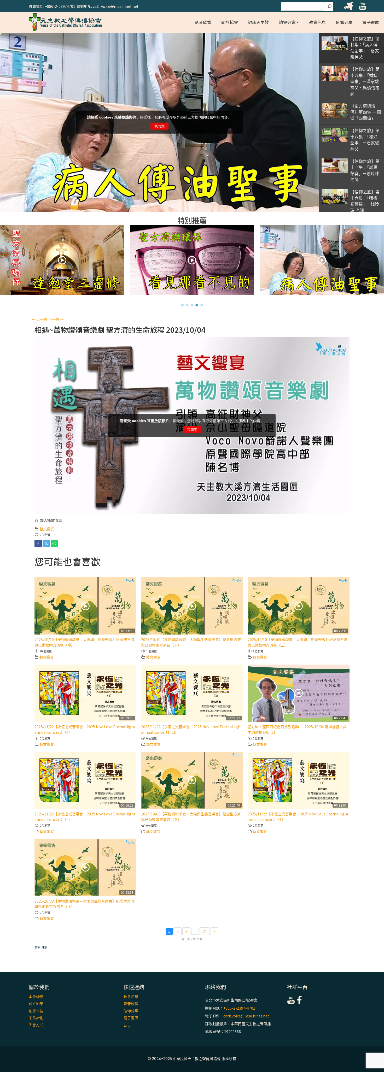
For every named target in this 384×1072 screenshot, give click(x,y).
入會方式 (36, 1024)
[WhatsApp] (54, 543)
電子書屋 (370, 22)
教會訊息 (317, 22)
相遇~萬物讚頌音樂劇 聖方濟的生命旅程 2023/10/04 (119, 330)
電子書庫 (131, 1017)
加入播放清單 (51, 520)
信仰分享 (344, 22)
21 (205, 931)
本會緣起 (36, 996)
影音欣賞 (203, 22)
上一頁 (39, 319)
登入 (127, 1026)
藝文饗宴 (46, 528)
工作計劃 (36, 1017)
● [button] (182, 305)
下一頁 (56, 319)
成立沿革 (36, 1003)
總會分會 (287, 22)
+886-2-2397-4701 (239, 1008)
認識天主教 (258, 22)
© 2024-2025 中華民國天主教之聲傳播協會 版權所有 (192, 1058)
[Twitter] (46, 543)
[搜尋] (330, 6)
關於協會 (229, 22)
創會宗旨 (36, 1010)
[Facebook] (38, 543)
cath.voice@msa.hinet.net (246, 1015)
